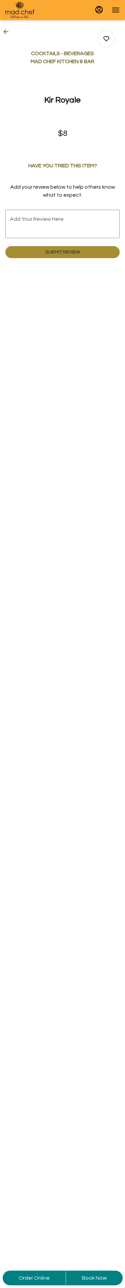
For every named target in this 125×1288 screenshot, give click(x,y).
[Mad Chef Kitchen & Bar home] (35, 10)
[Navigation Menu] (115, 10)
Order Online (34, 1278)
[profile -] (99, 10)
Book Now (94, 1278)
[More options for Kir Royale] (106, 39)
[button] (8, 31)
